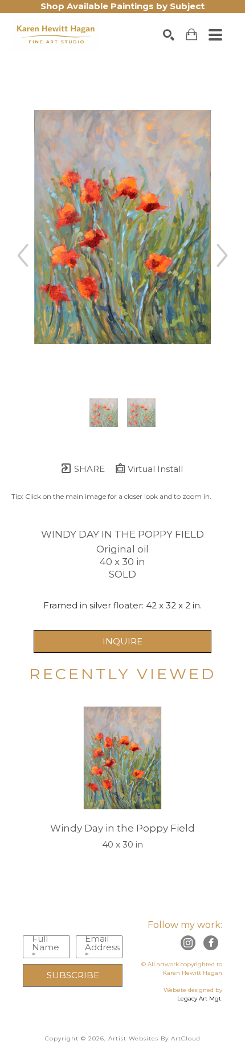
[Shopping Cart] (191, 34)
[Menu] (215, 35)
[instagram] (188, 942)
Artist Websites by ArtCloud (154, 1038)
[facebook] (210, 942)
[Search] (168, 35)
